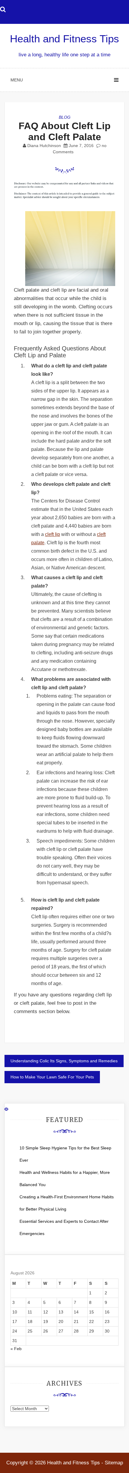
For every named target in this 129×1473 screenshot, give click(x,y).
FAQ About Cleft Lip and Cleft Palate (65, 131)
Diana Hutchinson (44, 145)
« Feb (16, 1348)
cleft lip (52, 534)
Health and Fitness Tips (64, 38)
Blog (64, 117)
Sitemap (114, 1463)
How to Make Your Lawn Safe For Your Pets (52, 1077)
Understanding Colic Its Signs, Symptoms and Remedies (64, 1060)
